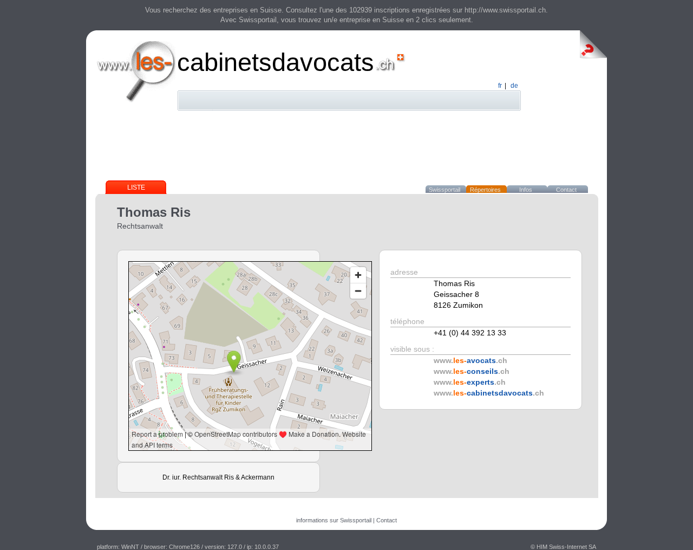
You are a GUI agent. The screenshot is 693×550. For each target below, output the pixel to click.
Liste (136, 187)
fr (500, 85)
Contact (566, 189)
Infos (525, 189)
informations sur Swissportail (333, 520)
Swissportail (444, 189)
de (514, 85)
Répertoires (485, 189)
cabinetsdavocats (275, 62)
